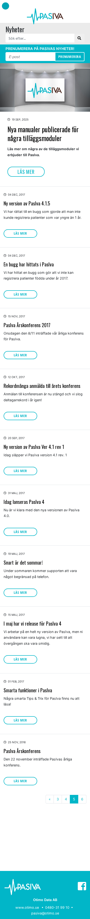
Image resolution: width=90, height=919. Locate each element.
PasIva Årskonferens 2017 (27, 325)
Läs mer (26, 171)
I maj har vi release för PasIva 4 (32, 623)
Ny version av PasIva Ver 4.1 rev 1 (34, 446)
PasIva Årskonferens (22, 750)
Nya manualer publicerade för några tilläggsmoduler (43, 133)
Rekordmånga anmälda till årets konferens (42, 385)
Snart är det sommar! (23, 562)
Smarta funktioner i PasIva (28, 690)
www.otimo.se (27, 907)
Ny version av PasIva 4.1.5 (27, 203)
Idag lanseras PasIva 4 (24, 501)
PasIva (45, 16)
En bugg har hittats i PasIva (29, 264)
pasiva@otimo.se (45, 913)
